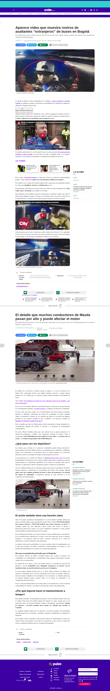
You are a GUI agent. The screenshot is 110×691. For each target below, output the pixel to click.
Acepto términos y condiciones (87, 677)
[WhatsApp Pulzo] (97, 10)
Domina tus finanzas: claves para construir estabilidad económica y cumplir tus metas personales (31, 299)
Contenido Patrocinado (25, 328)
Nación (10, 13)
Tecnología (39, 13)
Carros (19, 642)
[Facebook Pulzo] (82, 10)
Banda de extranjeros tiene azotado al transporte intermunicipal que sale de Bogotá (40, 276)
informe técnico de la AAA (53, 458)
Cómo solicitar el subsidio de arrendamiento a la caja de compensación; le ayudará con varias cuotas (64, 299)
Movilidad (35, 642)
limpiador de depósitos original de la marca (29, 421)
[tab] (39, 292)
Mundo (49, 13)
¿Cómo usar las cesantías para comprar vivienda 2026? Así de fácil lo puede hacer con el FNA (47, 299)
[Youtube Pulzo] (91, 10)
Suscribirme (85, 684)
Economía (58, 13)
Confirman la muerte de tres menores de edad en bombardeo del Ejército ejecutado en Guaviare (82, 188)
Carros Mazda (27, 642)
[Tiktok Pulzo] (88, 10)
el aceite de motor (39, 409)
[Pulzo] (50, 10)
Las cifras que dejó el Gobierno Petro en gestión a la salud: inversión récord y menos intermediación (82, 492)
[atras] (65, 168)
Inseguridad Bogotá (22, 286)
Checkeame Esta (68, 13)
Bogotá (20, 13)
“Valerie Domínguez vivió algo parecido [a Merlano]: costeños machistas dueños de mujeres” (54, 168)
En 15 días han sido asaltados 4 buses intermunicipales (78, 276)
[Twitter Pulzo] (85, 10)
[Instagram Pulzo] (94, 10)
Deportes (30, 13)
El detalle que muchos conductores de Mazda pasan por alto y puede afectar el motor (82, 471)
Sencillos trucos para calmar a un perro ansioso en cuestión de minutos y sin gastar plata (81, 299)
